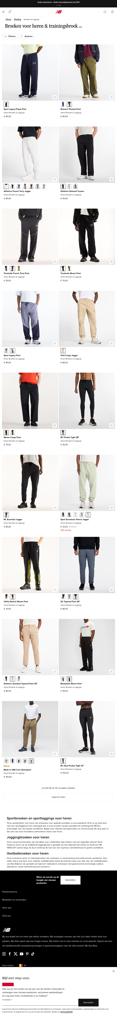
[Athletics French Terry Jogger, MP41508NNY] (18, 186)
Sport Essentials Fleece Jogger (74, 519)
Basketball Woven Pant (71, 683)
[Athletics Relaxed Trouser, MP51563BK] (63, 186)
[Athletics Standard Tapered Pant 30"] (55, 671)
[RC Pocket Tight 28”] (111, 425)
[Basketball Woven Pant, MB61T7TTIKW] (63, 679)
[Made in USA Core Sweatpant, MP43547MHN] (25, 761)
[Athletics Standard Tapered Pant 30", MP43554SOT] (12, 679)
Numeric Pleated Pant (70, 109)
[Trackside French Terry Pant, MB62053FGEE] (18, 268)
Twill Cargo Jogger (69, 355)
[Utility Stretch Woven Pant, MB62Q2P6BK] (6, 597)
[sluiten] (113, 970)
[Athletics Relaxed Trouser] (111, 179)
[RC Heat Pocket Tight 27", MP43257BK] (63, 761)
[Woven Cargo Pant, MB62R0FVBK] (6, 432)
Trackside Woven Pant (70, 273)
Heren (8, 19)
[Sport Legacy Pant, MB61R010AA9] (12, 351)
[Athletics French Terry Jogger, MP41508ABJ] (31, 186)
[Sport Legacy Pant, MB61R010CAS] (6, 351)
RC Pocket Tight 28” (69, 437)
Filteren (11, 36)
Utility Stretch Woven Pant (16, 601)
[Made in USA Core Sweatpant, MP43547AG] (6, 761)
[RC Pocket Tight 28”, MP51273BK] (63, 432)
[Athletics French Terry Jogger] (55, 179)
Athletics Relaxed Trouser (72, 191)
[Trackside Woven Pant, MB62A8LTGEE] (69, 268)
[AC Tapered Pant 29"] (111, 589)
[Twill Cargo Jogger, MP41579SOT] (63, 351)
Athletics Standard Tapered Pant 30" (21, 683)
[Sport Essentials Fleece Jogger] (111, 507)
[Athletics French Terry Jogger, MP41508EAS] (25, 186)
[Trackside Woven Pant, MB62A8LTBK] (63, 268)
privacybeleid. (66, 1012)
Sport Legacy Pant (12, 355)
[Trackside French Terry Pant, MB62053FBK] (12, 268)
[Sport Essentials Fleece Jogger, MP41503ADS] (75, 515)
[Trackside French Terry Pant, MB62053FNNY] (6, 268)
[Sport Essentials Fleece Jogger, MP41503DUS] (81, 515)
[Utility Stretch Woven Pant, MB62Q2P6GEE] (12, 597)
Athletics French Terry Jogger (17, 191)
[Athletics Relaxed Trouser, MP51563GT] (75, 186)
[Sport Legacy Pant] (55, 343)
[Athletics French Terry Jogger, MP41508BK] (12, 186)
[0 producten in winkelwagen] (112, 11)
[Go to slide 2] (58, 5)
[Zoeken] (105, 12)
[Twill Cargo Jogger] (111, 343)
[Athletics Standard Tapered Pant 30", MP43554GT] (18, 679)
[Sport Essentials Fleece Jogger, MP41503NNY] (69, 515)
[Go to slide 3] (60, 5)
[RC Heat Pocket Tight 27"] (111, 754)
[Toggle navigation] (3, 12)
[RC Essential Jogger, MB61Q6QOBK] (6, 515)
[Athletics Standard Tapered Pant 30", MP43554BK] (6, 679)
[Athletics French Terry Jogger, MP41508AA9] (44, 186)
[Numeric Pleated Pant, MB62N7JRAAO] (69, 104)
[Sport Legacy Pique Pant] (55, 97)
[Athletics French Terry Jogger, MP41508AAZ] (37, 186)
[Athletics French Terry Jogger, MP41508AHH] (6, 186)
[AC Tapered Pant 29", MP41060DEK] (69, 597)
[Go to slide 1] (57, 5)
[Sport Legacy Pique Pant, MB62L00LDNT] (6, 104)
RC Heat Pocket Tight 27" (72, 766)
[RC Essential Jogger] (55, 507)
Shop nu (70, 2)
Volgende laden (58, 797)
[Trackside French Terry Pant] (55, 261)
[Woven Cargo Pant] (55, 425)
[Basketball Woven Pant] (111, 671)
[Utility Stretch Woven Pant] (55, 589)
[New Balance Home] (58, 11)
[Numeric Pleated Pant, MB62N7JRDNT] (63, 104)
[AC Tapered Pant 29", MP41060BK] (63, 597)
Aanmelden (70, 880)
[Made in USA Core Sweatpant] (55, 754)
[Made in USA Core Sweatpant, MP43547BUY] (18, 761)
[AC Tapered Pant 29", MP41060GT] (75, 597)
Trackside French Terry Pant (16, 273)
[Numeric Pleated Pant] (111, 97)
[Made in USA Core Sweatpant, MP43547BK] (12, 761)
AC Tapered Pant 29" (70, 601)
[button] (9, 12)
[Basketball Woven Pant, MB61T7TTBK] (69, 679)
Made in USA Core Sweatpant (17, 770)
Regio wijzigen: (8, 965)
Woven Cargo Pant (12, 437)
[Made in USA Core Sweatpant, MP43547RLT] (31, 761)
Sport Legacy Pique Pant (15, 109)
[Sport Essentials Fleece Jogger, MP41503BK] (63, 515)
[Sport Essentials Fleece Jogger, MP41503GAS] (88, 515)
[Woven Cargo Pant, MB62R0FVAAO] (12, 432)
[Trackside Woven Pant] (111, 261)
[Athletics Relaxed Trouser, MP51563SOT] (69, 186)
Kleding (17, 19)
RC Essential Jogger (13, 519)
